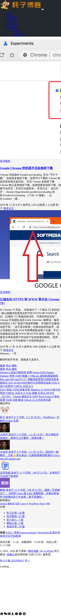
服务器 (10, 503)
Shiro (46, 532)
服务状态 (18, 34)
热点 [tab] (8, 365)
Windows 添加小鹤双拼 (13, 372)
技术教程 (12, 17)
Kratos (22, 532)
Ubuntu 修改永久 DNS (25, 396)
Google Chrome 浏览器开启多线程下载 (26, 168)
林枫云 (11, 554)
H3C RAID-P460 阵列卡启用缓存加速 (29, 382)
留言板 (17, 31)
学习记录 (12, 24)
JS (27, 503)
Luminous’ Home (35, 532)
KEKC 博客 (12, 532)
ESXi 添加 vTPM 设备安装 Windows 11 (21, 389)
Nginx (42, 503)
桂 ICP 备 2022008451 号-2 (14, 560)
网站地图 (33, 551)
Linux (23, 503)
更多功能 (12, 27)
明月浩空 (8, 536)
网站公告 (15, 523)
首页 (9, 14)
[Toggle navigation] (42, 9)
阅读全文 (8, 208)
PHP (48, 503)
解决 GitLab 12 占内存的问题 (34, 400)
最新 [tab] (2, 365)
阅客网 (17, 536)
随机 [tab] (14, 365)
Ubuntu (3, 503)
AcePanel (48, 551)
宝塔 (17, 503)
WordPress (34, 503)
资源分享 (12, 21)
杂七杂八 (15, 519)
